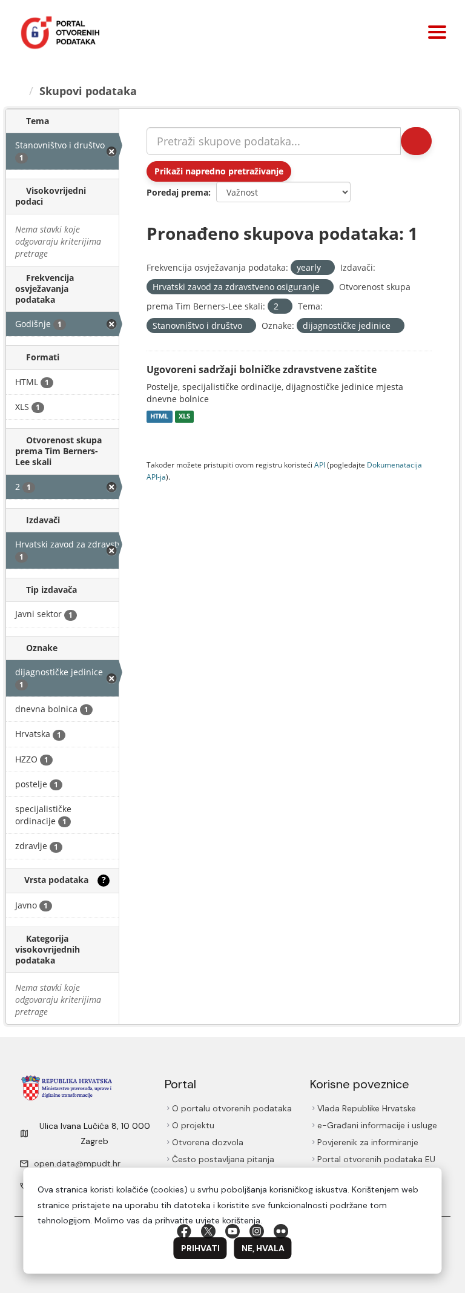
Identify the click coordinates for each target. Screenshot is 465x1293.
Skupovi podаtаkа (90, 91)
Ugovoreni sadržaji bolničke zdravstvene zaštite (262, 369)
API (319, 464)
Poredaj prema (177, 192)
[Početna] (20, 91)
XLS (184, 416)
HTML (159, 416)
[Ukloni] (326, 268)
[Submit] (415, 141)
